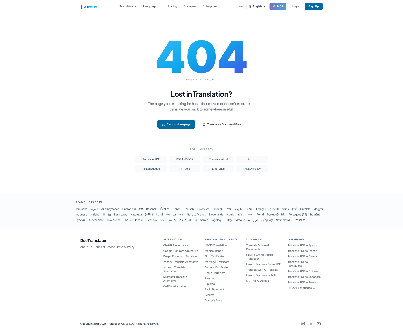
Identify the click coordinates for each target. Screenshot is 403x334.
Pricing (172, 6)
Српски (138, 220)
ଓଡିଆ (240, 214)
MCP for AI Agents (257, 280)
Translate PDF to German (303, 256)
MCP (280, 6)
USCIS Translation (216, 245)
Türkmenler (201, 220)
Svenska (151, 220)
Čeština (165, 209)
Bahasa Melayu (196, 214)
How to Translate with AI (261, 275)
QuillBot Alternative (174, 286)
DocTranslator (93, 240)
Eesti (228, 209)
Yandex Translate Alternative (180, 261)
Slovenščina (113, 220)
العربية (94, 209)
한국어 (149, 214)
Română (315, 214)
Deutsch (189, 209)
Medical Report (214, 250)
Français (261, 209)
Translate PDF (151, 159)
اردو (255, 220)
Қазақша (136, 214)
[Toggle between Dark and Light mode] (241, 6)
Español (217, 209)
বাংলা (141, 209)
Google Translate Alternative (180, 250)
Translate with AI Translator (262, 269)
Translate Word (218, 159)
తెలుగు (172, 220)
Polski (260, 214)
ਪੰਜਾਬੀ (250, 214)
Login (295, 6)
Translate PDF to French (302, 250)
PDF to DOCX (184, 159)
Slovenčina (96, 220)
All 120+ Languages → (301, 287)
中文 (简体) (283, 220)
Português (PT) (298, 214)
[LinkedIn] (303, 324)
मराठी (181, 214)
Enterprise (210, 6)
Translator (126, 6)
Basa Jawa (120, 214)
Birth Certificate (214, 256)
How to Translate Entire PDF (263, 264)
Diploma (210, 284)
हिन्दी (294, 209)
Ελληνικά (203, 209)
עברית (285, 209)
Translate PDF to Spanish (303, 245)
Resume (209, 295)
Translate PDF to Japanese (304, 276)
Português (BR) (276, 214)
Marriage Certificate (217, 261)
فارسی (238, 209)
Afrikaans (81, 209)
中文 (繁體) (300, 220)
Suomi (249, 209)
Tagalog (216, 220)
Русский (81, 220)
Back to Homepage (178, 124)
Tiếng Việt (267, 220)
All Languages (151, 168)
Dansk (177, 209)
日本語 (107, 214)
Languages (150, 6)
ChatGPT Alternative (175, 245)
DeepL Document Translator (180, 256)
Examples (189, 6)
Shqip (127, 220)
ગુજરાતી (274, 209)
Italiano (95, 214)
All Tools (184, 168)
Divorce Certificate (216, 267)
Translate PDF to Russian (303, 282)
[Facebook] (311, 324)
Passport (210, 278)
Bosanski (151, 209)
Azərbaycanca (110, 209)
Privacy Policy (252, 168)
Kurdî (159, 214)
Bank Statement (214, 289)
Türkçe (228, 220)
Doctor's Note (213, 300)
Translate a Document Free (224, 124)
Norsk (230, 214)
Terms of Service (104, 247)
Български (129, 209)
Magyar (318, 209)
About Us (86, 247)
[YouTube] (319, 324)
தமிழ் (163, 220)
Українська (243, 220)
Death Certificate (215, 273)
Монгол (171, 214)
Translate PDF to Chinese (303, 271)
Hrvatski (305, 209)
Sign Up (314, 6)
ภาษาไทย (185, 220)
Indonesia (82, 214)
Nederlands (216, 214)
